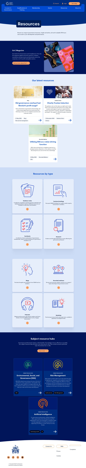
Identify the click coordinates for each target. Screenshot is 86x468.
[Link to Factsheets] (27, 244)
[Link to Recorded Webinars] (58, 287)
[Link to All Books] (58, 323)
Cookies (59, 456)
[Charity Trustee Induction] (69, 120)
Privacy (58, 451)
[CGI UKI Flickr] (22, 457)
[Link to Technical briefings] (58, 209)
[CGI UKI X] (17, 457)
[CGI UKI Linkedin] (8, 457)
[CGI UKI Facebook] (13, 457)
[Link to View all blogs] (27, 287)
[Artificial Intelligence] (55, 431)
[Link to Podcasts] (27, 323)
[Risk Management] (69, 393)
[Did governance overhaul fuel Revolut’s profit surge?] (40, 120)
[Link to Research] (58, 244)
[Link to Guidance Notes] (27, 209)
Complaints (73, 449)
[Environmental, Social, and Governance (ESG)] (40, 393)
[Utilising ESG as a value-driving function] (55, 159)
